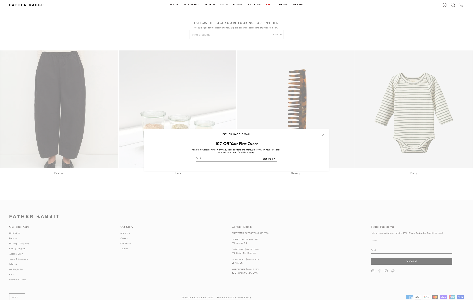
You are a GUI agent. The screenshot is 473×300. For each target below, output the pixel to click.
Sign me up (269, 159)
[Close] (323, 135)
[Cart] (461, 5)
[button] (192, 5)
